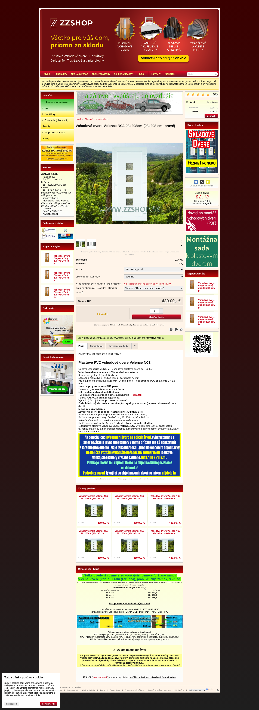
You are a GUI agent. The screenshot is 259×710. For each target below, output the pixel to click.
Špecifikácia (96, 346)
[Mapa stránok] (217, 690)
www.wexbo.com (64, 687)
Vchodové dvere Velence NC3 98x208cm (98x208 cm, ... (94, 497)
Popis (81, 346)
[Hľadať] (215, 74)
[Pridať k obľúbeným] (208, 182)
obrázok (136, 394)
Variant (79, 269)
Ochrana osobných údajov (134, 690)
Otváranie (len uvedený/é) (88, 277)
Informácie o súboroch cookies (159, 690)
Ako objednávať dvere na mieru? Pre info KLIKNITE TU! (147, 284)
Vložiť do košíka (156, 317)
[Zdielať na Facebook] (196, 182)
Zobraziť (211, 116)
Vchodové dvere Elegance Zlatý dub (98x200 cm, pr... (62, 260)
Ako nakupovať (72, 690)
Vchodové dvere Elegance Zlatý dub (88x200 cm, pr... (62, 277)
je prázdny (212, 102)
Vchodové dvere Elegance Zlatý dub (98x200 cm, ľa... (62, 293)
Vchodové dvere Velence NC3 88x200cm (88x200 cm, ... (129, 532)
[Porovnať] (171, 329)
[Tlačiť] (176, 329)
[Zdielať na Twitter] (202, 182)
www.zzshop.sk (100, 677)
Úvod (60, 690)
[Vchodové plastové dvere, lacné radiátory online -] (129, 40)
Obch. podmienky (88, 690)
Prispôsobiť (11, 704)
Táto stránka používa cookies (24, 677)
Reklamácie (179, 690)
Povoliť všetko (49, 704)
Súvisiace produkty (118, 346)
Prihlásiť (78, 687)
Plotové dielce (115, 690)
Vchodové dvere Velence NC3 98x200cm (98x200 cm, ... (165, 497)
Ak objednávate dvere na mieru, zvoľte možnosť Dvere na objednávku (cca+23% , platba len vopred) (98, 288)
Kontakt (102, 690)
